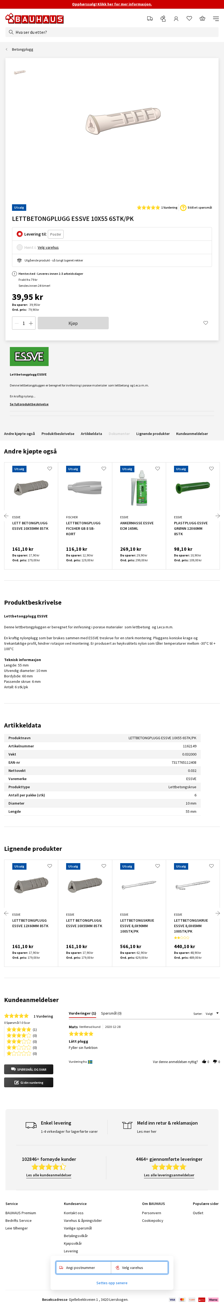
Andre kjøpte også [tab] (30, 451)
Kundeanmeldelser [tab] (31, 1000)
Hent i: (30, 247)
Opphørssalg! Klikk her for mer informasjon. (112, 4)
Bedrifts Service (18, 1220)
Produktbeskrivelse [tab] (32, 602)
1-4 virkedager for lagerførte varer (69, 1131)
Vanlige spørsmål (78, 1228)
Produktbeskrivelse (58, 433)
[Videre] (218, 515)
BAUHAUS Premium (20, 1212)
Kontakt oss (74, 1212)
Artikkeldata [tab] (22, 725)
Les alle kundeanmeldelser (48, 1175)
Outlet (198, 1212)
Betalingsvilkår (76, 1235)
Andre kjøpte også (19, 433)
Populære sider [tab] (206, 1203)
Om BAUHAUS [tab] (153, 1203)
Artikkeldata (91, 433)
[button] (28, 1069)
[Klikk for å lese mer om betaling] (193, 1300)
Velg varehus (48, 247)
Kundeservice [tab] (75, 1203)
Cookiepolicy (152, 1220)
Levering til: (35, 234)
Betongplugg (22, 49)
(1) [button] (35, 1029)
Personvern (151, 1212)
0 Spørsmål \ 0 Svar (17, 1023)
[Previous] (6, 515)
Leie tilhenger (16, 1228)
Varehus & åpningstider (83, 1220)
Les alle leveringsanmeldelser (169, 1175)
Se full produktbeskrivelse (29, 404)
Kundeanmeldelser (192, 433)
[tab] (82, 1014)
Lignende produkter (153, 433)
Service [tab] (11, 1203)
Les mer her (147, 1131)
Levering (71, 1251)
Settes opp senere (112, 1282)
